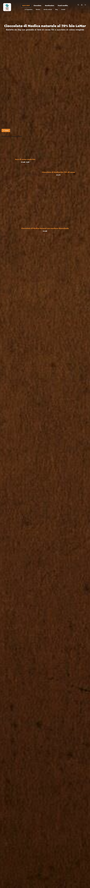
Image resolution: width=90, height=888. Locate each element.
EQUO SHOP (26, 5)
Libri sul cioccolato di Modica (7, 21)
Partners (38, 9)
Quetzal (7, 7)
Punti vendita (63, 5)
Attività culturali (48, 9)
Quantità (3, 128)
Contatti (63, 9)
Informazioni (4, 239)
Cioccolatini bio (4, 20)
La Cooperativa (28, 9)
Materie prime (3, 16)
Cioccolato (37, 5)
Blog (56, 9)
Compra (6, 130)
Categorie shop (4, 236)
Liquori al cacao (4, 18)
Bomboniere (49, 5)
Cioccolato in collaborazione (7, 15)
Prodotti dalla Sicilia (5, 23)
